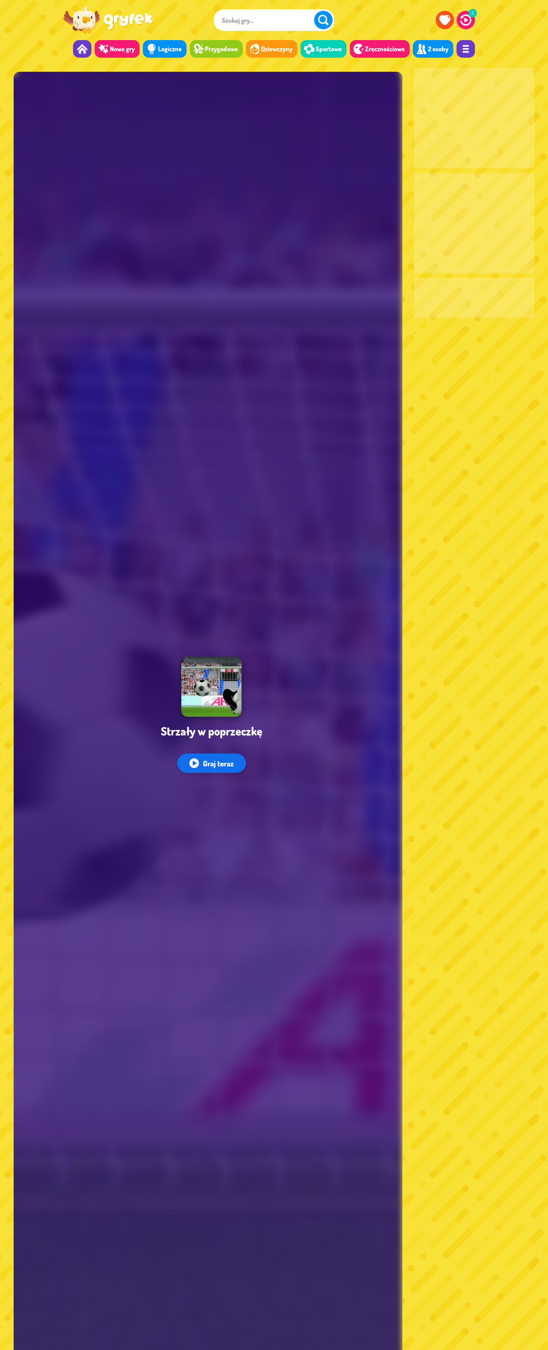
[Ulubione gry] (445, 20)
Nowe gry (122, 49)
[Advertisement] (474, 118)
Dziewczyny (276, 49)
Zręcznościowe (385, 49)
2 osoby (438, 49)
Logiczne (170, 49)
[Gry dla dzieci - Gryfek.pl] (108, 20)
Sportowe (329, 49)
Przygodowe (221, 49)
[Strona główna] (82, 49)
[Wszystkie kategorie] (466, 49)
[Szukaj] (323, 20)
